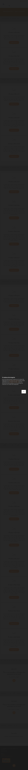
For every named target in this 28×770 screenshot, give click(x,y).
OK (23, 391)
